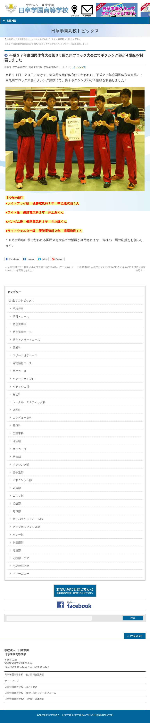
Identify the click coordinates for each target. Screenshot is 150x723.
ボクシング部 (79, 67)
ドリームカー (21, 573)
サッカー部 (19, 448)
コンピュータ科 (22, 417)
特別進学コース (22, 331)
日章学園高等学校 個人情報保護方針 (24, 674)
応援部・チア (21, 558)
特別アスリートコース (26, 339)
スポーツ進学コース (25, 355)
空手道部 (18, 472)
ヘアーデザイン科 (24, 378)
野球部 (17, 511)
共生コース (19, 371)
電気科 (17, 425)
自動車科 (18, 433)
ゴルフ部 (18, 495)
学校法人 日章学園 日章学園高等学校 (70, 715)
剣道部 (17, 488)
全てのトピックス (23, 300)
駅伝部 (17, 456)
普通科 (17, 347)
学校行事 (18, 308)
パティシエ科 (21, 386)
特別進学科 (19, 324)
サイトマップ (11, 680)
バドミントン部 (22, 480)
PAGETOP (136, 636)
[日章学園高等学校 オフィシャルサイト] (36, 9)
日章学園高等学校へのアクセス (20, 686)
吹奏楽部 (18, 542)
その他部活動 (21, 565)
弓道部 (17, 550)
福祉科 (17, 394)
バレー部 (18, 534)
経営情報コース (22, 363)
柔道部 (17, 503)
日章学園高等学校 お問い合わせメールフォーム (30, 693)
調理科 (17, 409)
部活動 (17, 441)
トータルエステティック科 (29, 402)
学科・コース (21, 316)
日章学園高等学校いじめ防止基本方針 (24, 699)
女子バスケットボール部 (28, 519)
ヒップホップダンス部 (26, 526)
